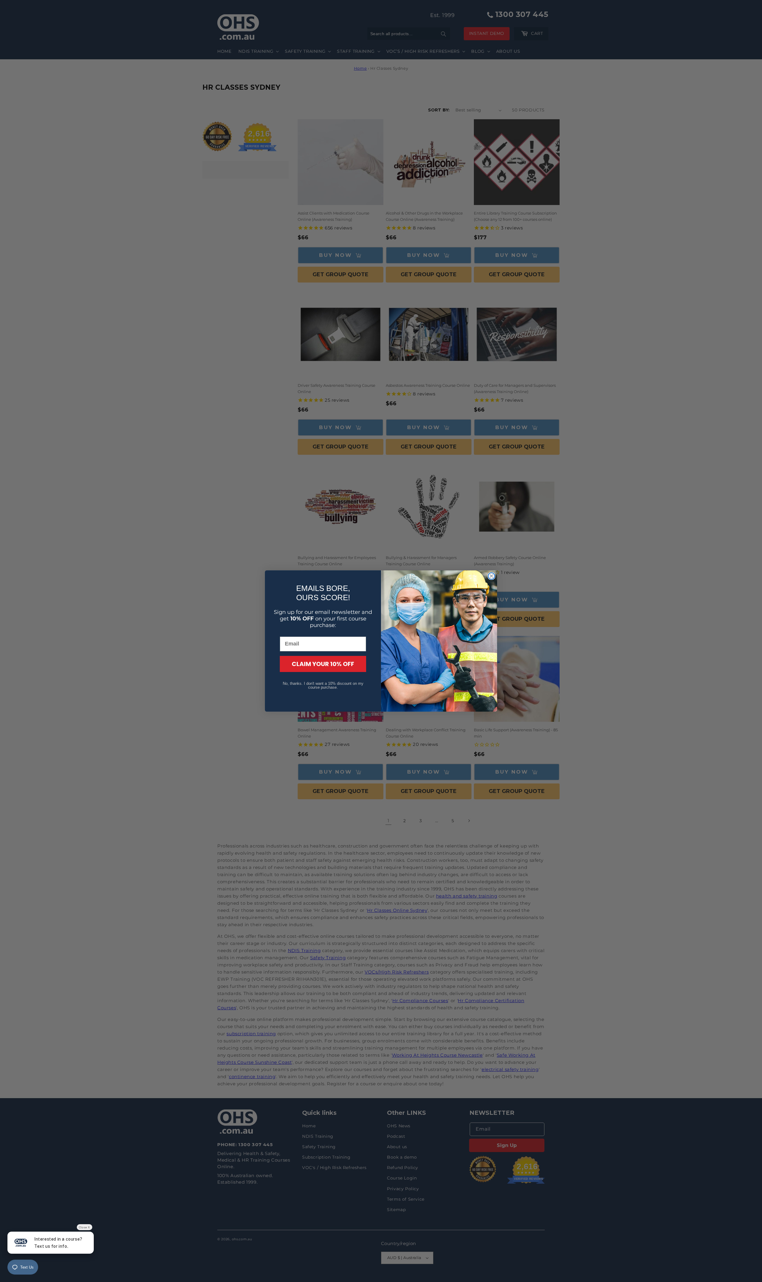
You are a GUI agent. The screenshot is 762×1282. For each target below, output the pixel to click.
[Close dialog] (491, 576)
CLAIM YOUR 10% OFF (323, 664)
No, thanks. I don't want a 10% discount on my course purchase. (323, 685)
